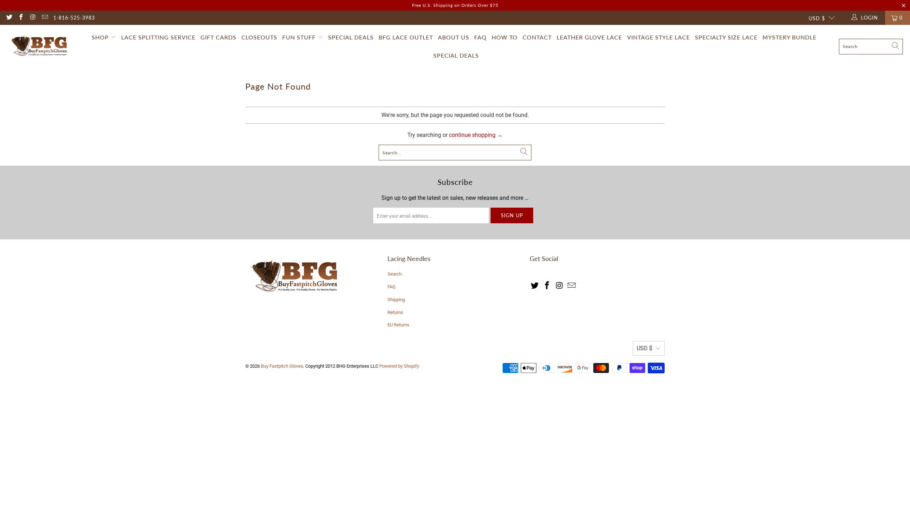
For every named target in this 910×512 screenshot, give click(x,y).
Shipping (396, 299)
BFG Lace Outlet (406, 37)
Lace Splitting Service (158, 37)
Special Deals (351, 37)
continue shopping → (476, 135)
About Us (453, 37)
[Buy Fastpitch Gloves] (40, 47)
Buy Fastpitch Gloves (282, 366)
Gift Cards (218, 37)
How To (505, 37)
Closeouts (259, 37)
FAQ (480, 37)
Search (394, 274)
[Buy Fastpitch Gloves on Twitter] (8, 18)
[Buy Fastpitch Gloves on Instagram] (32, 18)
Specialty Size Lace (726, 37)
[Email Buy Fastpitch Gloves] (44, 18)
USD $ (817, 18)
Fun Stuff (299, 37)
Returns (395, 312)
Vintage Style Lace (658, 37)
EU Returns (398, 324)
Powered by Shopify (399, 366)
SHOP (100, 37)
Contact (537, 37)
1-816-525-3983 (74, 18)
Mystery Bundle (789, 37)
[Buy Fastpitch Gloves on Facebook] (21, 18)
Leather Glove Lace (589, 37)
